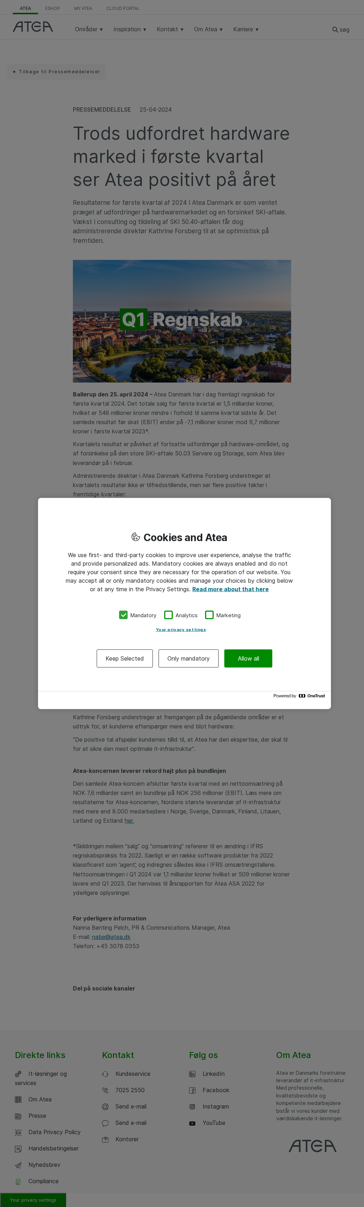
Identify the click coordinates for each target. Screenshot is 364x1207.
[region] (184, 603)
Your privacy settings (181, 629)
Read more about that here (230, 588)
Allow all (248, 658)
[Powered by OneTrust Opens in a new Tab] (300, 697)
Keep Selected (125, 658)
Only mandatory (188, 658)
